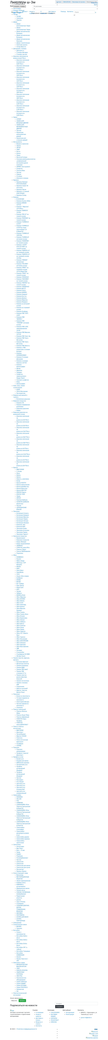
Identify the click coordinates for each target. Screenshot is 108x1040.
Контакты (70, 11)
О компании (43, 12)
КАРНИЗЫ (54, 1018)
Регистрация (70, 1014)
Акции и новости (32, 12)
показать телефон (19, 6)
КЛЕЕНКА (54, 1022)
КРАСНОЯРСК (19, 1)
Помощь (63, 11)
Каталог (24, 11)
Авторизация (70, 1012)
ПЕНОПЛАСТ (55, 1020)
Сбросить (14, 1000)
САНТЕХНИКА (55, 1012)
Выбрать (22, 1000)
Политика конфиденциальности (27, 1029)
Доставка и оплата (52, 12)
